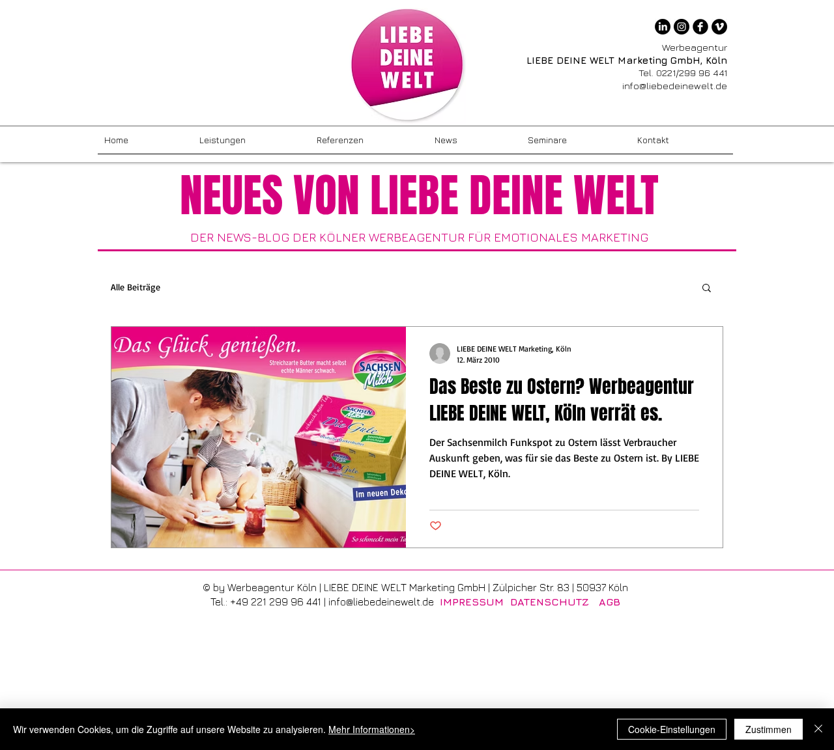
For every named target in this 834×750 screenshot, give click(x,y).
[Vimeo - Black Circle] (719, 27)
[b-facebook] (700, 27)
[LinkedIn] (662, 27)
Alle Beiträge (135, 286)
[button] (706, 289)
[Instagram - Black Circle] (681, 27)
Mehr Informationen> (371, 729)
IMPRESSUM (472, 601)
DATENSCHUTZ (549, 601)
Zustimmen (768, 729)
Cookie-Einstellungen (671, 729)
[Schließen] (818, 729)
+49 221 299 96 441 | (279, 601)
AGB (609, 601)
